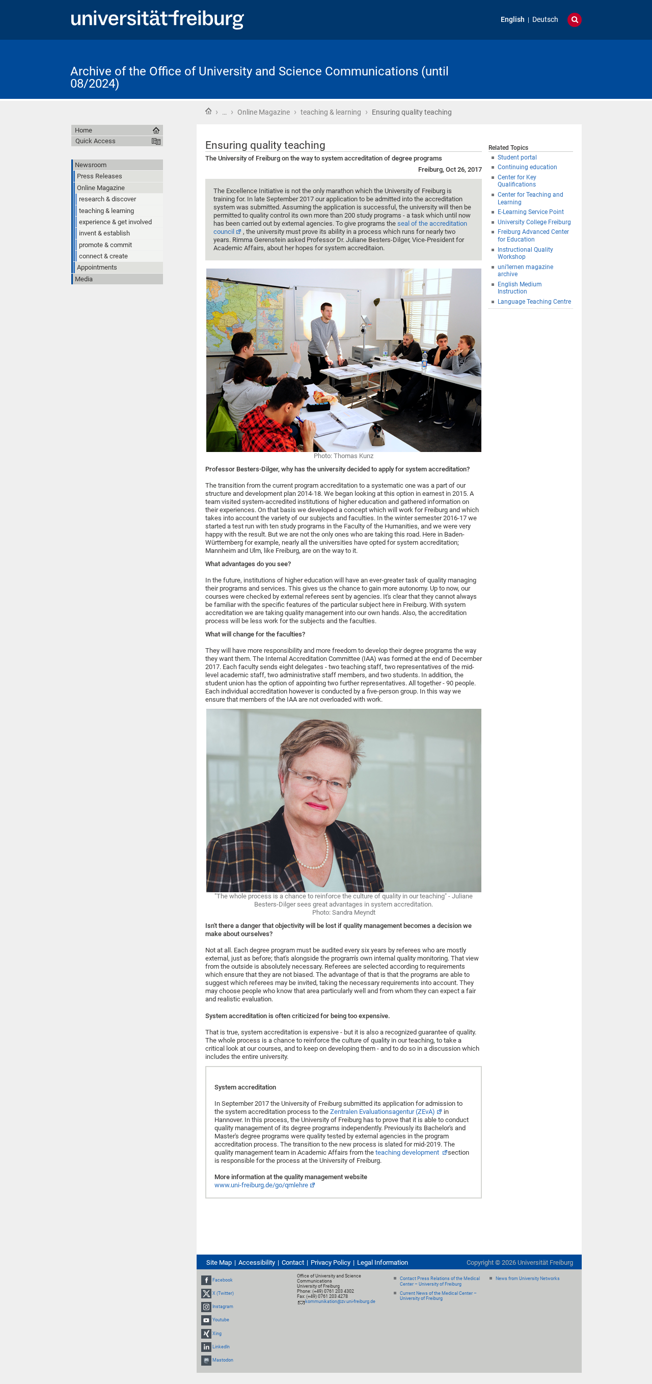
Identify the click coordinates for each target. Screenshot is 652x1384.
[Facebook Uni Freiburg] (206, 1280)
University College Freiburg (534, 222)
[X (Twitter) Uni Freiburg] (206, 1293)
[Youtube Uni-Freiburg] (206, 1320)
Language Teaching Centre (534, 301)
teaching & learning (331, 112)
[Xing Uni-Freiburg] (206, 1333)
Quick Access (95, 141)
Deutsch (545, 19)
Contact (293, 1262)
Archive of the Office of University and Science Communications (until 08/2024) (259, 77)
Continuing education (527, 167)
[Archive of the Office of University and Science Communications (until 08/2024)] (532, 68)
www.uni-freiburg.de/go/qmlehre (261, 1185)
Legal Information (382, 1262)
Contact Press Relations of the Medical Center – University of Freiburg (440, 1281)
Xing (217, 1333)
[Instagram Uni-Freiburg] (206, 1306)
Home (208, 111)
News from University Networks (528, 1278)
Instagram (222, 1306)
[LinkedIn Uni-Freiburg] (206, 1346)
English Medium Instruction (520, 288)
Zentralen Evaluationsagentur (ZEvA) (382, 1111)
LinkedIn (221, 1346)
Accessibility (256, 1262)
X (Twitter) (223, 1293)
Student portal (517, 157)
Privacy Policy (330, 1262)
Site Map (219, 1262)
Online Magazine (263, 112)
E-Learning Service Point (531, 212)
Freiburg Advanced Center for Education (533, 235)
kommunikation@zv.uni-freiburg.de (340, 1301)
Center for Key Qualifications (517, 181)
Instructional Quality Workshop (525, 253)
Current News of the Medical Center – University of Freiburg (438, 1296)
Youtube (220, 1320)
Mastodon (222, 1360)
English (513, 19)
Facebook (222, 1280)
